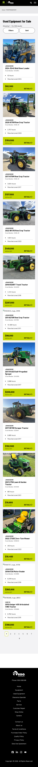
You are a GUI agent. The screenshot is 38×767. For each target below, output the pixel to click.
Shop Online (19, 712)
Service (19, 705)
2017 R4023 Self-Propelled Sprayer (16, 373)
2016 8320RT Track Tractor (16, 285)
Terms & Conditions (19, 729)
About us (19, 725)
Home (3, 10)
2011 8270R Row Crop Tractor (17, 317)
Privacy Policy (19, 740)
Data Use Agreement (19, 744)
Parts (19, 701)
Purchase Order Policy (19, 733)
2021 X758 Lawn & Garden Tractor (15, 483)
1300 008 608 (21, 680)
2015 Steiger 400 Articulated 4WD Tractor (17, 605)
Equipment (19, 690)
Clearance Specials (19, 697)
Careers (19, 716)
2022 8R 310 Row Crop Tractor (17, 230)
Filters (11, 30)
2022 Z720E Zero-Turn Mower (17, 538)
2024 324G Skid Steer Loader (17, 68)
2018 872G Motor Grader (15, 571)
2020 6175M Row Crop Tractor (17, 122)
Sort (27, 30)
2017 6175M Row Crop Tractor (17, 176)
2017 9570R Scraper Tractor (16, 428)
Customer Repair (19, 708)
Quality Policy (19, 736)
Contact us (19, 722)
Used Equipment (19, 694)
